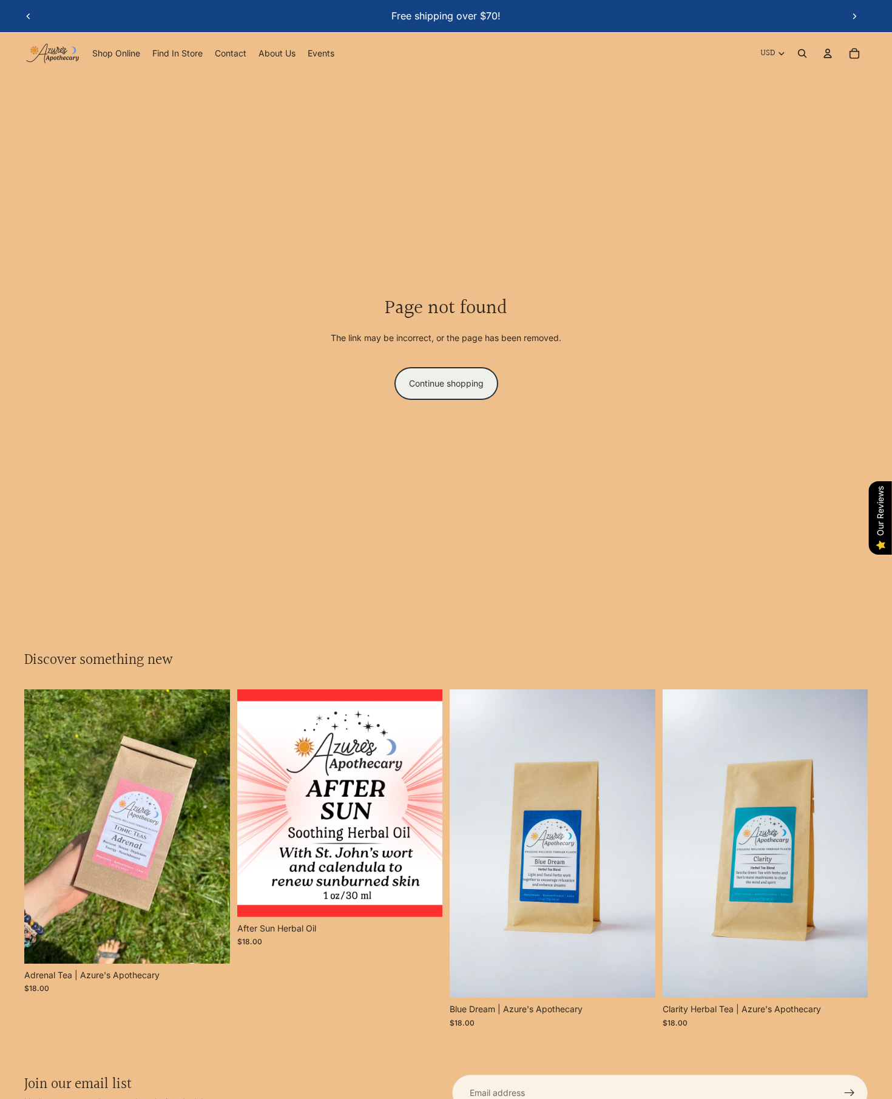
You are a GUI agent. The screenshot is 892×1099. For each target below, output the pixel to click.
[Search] (802, 53)
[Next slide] (854, 15)
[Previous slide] (28, 15)
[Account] (827, 53)
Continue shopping (446, 383)
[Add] (211, 945)
